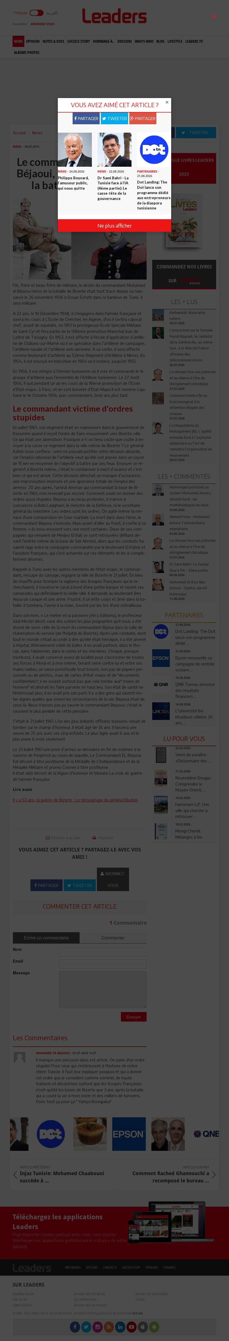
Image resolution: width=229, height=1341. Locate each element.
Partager (87, 118)
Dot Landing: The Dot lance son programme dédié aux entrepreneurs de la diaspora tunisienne (154, 195)
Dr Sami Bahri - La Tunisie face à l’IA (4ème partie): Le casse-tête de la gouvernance (112, 188)
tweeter (116, 118)
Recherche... (165, 18)
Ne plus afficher (114, 225)
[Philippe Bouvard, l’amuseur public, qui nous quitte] (75, 149)
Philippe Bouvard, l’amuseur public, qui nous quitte (73, 183)
